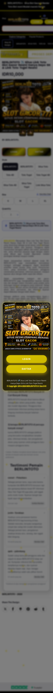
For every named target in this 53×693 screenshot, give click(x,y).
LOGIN (26, 358)
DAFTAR (26, 368)
